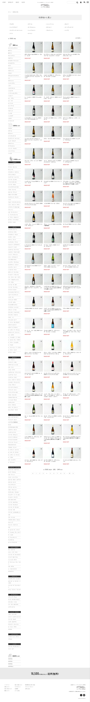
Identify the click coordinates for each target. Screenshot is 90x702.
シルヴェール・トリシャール (14, 372)
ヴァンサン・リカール (13, 314)
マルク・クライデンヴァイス (14, 202)
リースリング (11, 120)
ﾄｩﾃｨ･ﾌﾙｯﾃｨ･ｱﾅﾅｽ (12, 499)
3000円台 (10, 658)
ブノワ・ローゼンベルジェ (14, 599)
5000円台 (10, 663)
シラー (9, 85)
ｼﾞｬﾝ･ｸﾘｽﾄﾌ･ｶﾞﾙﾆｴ (12, 259)
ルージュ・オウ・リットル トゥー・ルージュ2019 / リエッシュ (71, 266)
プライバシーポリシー (29, 686)
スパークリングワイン (13, 48)
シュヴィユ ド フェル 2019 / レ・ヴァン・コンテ (33, 182)
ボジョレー (10, 133)
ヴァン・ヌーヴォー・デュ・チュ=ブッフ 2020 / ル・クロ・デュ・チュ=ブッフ (72, 332)
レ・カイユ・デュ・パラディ (14, 339)
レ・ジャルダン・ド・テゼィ (14, 337)
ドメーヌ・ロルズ (12, 619)
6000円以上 (10, 666)
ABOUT (17, 2)
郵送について (7, 690)
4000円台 (10, 661)
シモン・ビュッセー (12, 614)
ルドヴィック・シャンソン (14, 332)
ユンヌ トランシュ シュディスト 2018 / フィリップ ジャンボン (51, 374)
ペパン (9, 199)
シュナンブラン (11, 83)
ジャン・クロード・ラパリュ (14, 379)
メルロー (10, 118)
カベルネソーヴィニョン (13, 60)
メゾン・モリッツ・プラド (14, 204)
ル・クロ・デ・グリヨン (13, 452)
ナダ (9, 514)
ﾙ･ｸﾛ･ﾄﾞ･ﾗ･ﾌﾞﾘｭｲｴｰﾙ (12, 327)
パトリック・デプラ (12, 299)
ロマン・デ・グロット (13, 407)
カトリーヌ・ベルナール (13, 469)
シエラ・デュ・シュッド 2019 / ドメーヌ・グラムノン (33, 225)
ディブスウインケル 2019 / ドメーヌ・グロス (33, 266)
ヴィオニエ (10, 108)
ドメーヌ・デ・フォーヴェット (14, 586)
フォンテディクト (12, 484)
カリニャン (10, 68)
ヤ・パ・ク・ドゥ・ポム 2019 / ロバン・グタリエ (33, 331)
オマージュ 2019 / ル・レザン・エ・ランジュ (72, 118)
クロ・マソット (11, 474)
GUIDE (23, 2)
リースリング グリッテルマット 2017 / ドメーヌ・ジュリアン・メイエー (33, 140)
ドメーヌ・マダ (11, 509)
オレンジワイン (11, 55)
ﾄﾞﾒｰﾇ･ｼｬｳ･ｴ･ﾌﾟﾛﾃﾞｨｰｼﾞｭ (13, 292)
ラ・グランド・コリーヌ (13, 449)
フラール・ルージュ (12, 487)
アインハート (11, 164)
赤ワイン (10, 53)
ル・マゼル (10, 457)
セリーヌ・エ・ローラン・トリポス (14, 582)
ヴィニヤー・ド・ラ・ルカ (14, 494)
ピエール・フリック (12, 192)
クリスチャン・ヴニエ (13, 234)
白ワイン (10, 50)
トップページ (7, 684)
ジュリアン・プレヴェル (13, 262)
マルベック (10, 110)
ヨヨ (9, 527)
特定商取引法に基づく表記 (30, 684)
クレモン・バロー (12, 237)
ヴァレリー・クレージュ (13, 624)
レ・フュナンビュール (13, 214)
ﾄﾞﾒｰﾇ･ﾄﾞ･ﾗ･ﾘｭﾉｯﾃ (12, 289)
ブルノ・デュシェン (12, 489)
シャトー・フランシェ (13, 254)
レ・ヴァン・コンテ (12, 349)
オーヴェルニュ (11, 145)
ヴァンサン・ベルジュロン (14, 312)
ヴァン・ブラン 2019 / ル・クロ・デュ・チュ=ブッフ (72, 353)
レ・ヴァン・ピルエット (13, 217)
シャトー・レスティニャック (14, 616)
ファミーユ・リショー (13, 442)
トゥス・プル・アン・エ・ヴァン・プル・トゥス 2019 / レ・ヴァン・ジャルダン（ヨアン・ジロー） (53, 395)
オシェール (10, 169)
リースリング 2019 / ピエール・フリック (72, 461)
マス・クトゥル (11, 517)
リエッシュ (10, 209)
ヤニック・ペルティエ (13, 524)
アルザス (10, 128)
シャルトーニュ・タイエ (13, 636)
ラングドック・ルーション (14, 138)
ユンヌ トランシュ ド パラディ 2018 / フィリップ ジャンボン (33, 204)
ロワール (10, 130)
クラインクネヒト (12, 174)
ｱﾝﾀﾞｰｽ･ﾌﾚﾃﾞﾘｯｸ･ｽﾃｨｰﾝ (13, 417)
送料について (7, 686)
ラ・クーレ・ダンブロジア (14, 322)
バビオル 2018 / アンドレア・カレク (33, 308)
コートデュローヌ (12, 135)
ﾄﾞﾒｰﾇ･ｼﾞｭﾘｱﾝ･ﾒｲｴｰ (12, 182)
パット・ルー (11, 648)
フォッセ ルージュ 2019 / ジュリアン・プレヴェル (71, 139)
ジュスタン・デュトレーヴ (14, 382)
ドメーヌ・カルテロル (13, 502)
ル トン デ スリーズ (12, 542)
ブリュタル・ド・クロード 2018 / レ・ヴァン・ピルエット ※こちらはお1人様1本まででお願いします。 (71, 183)
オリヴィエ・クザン (12, 232)
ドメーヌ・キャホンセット (14, 646)
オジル (9, 424)
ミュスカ (10, 113)
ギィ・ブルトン (11, 359)
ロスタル (10, 629)
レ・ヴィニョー (11, 462)
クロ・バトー (11, 367)
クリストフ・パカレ (12, 362)
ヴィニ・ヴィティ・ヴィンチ (14, 589)
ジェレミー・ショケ (12, 247)
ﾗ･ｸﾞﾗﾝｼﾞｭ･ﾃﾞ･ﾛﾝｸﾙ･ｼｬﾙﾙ (13, 207)
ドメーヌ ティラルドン (13, 387)
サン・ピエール (11, 549)
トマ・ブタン (11, 282)
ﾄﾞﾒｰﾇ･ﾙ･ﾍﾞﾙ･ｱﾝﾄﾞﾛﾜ (12, 439)
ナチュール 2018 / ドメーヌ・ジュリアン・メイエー (72, 76)
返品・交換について (18, 684)
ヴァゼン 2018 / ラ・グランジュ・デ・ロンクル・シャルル (52, 331)
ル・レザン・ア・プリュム (14, 329)
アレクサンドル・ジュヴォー (14, 578)
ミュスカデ (10, 115)
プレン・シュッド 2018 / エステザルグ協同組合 (53, 225)
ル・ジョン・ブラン (12, 626)
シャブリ (10, 153)
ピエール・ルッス (12, 482)
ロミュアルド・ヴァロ (13, 409)
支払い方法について (8, 688)
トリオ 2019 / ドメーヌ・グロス (52, 203)
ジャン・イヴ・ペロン (13, 552)
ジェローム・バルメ (12, 377)
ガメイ (9, 65)
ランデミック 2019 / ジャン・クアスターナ (53, 118)
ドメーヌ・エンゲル (12, 179)
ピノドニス (10, 103)
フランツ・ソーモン (12, 309)
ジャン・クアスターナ (13, 257)
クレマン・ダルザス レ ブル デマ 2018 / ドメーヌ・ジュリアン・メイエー (33, 288)
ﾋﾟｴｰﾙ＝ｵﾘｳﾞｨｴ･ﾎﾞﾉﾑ (12, 304)
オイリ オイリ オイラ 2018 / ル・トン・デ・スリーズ (33, 374)
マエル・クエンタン (12, 394)
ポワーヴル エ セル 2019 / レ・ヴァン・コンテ (33, 55)
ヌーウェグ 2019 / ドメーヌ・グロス (72, 224)
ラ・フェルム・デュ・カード (14, 532)
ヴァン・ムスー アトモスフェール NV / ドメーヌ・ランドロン (33, 353)
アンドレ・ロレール (12, 167)
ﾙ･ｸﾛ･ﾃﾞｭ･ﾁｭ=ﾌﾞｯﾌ (12, 324)
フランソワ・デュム (12, 596)
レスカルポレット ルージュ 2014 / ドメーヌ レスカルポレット (33, 118)
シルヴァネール (11, 88)
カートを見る (17, 690)
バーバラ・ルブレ (12, 302)
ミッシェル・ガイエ (12, 559)
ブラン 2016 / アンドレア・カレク (71, 308)
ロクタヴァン (11, 571)
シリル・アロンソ (12, 384)
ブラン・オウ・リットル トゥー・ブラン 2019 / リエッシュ (52, 266)
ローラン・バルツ (12, 222)
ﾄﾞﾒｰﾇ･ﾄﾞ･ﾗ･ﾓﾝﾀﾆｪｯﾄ (12, 437)
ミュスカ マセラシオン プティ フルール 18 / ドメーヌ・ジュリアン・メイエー (33, 76)
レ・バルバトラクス (12, 568)
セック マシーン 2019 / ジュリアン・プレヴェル (71, 417)
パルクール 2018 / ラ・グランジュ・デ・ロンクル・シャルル (53, 76)
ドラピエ (10, 639)
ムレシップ (10, 522)
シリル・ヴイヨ (11, 369)
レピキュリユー (11, 402)
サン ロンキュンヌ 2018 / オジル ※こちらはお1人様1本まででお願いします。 (71, 438)
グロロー (10, 73)
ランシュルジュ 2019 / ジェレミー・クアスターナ (72, 98)
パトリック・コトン (12, 389)
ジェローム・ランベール (13, 249)
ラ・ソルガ (10, 534)
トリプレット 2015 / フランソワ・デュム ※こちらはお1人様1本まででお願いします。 (33, 395)
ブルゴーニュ (11, 143)
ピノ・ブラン (11, 98)
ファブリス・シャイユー (13, 307)
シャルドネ (10, 90)
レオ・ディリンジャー (13, 212)
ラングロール (11, 539)
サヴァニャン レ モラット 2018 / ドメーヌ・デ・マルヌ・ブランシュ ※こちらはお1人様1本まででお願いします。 (52, 438)
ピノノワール (11, 105)
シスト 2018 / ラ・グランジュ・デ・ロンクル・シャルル (33, 437)
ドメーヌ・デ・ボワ (12, 284)
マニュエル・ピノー (12, 319)
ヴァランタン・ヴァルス (13, 492)
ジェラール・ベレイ (12, 374)
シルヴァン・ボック (12, 429)
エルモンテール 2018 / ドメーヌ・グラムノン (72, 245)
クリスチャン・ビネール (13, 172)
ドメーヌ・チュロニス (13, 504)
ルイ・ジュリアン (12, 459)
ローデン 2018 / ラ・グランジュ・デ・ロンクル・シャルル (52, 461)
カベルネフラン (11, 63)
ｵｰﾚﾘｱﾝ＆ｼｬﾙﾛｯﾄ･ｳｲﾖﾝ (13, 427)
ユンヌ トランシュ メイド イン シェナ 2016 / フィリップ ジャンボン (71, 374)
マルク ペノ (11, 317)
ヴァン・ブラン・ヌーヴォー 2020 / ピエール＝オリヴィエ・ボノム (52, 353)
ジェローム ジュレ (12, 432)
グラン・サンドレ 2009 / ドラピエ (52, 138)
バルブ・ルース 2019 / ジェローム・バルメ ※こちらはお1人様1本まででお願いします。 (53, 310)
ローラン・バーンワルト (13, 219)
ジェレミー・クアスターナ (14, 244)
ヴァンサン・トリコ (12, 601)
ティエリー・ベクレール (13, 274)
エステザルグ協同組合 (13, 422)
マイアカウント (18, 686)
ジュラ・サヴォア (12, 140)
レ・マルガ (10, 344)
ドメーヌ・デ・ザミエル (13, 507)
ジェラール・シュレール (13, 177)
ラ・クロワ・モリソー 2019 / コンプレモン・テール (53, 98)
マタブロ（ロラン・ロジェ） (14, 519)
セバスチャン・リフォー (13, 264)
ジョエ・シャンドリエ (13, 477)
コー (9, 78)
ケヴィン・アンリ (12, 239)
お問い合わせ (27, 688)
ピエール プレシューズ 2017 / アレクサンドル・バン (71, 55)
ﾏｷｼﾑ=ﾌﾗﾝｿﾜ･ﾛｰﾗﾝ (12, 444)
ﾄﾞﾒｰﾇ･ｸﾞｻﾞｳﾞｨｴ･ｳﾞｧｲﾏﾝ (13, 187)
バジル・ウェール (12, 189)
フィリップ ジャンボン (13, 392)
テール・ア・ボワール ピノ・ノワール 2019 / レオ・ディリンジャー (71, 394)
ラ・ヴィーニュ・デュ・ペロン (14, 563)
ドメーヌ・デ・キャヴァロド (14, 554)
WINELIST (10, 2)
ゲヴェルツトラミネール (13, 75)
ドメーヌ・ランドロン (13, 287)
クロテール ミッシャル (13, 364)
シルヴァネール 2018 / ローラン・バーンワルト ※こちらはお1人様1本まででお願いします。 (53, 288)
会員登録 (16, 688)
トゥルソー (10, 95)
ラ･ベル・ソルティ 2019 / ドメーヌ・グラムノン (52, 245)
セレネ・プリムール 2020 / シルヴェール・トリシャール (53, 417)
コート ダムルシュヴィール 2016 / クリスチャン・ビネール (52, 161)
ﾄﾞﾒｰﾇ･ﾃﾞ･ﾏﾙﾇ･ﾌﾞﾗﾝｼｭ (13, 557)
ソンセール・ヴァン (12, 269)
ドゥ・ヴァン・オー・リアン (14, 277)
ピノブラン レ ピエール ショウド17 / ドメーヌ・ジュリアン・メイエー (53, 55)
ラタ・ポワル (11, 566)
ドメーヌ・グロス (12, 184)
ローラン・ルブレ (12, 352)
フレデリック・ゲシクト (13, 197)
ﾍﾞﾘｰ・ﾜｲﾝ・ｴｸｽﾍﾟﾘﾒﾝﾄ (13, 604)
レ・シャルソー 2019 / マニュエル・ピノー (33, 98)
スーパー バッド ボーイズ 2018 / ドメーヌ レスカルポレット (71, 204)
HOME (4, 2)
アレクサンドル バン (12, 229)
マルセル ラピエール (12, 397)
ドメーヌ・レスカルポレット (14, 512)
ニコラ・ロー (11, 297)
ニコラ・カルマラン (12, 621)
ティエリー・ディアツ (13, 497)
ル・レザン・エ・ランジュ (14, 454)
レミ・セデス (11, 334)
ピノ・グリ (10, 100)
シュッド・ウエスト (12, 148)
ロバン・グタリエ (12, 404)
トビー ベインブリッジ (13, 294)
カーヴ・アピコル (12, 472)
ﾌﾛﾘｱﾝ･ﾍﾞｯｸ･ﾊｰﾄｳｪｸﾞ (12, 194)
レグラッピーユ (11, 606)
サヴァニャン (11, 80)
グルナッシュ (11, 70)
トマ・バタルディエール (13, 279)
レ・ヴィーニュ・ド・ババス (14, 347)
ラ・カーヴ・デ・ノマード (14, 529)
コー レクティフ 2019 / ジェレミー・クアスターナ (71, 161)
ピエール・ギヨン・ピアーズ (14, 479)
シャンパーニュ (11, 150)
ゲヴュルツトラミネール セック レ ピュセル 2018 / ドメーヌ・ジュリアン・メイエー (72, 288)
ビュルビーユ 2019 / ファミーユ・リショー (53, 182)
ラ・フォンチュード (12, 537)
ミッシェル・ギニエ (12, 399)
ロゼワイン (10, 58)
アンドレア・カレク (12, 419)
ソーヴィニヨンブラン (13, 93)
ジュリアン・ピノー (12, 267)
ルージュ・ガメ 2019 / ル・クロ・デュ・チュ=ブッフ (33, 461)
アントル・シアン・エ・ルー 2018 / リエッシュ (33, 161)
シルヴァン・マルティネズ (14, 252)
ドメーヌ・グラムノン (13, 434)
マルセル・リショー (12, 447)
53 (69, 473)
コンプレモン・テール (13, 242)
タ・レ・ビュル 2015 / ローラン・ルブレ (33, 417)
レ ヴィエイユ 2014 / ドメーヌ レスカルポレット (33, 245)
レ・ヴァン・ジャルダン (13, 342)
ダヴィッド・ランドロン (13, 272)
